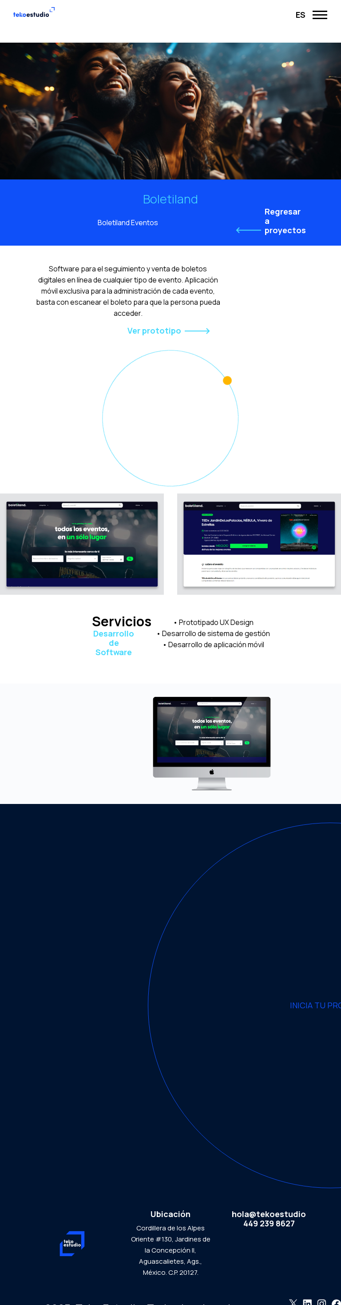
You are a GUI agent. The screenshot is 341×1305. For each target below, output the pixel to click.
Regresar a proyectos (285, 221)
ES (300, 15)
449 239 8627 (269, 1223)
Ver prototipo (154, 331)
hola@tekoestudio (269, 1214)
